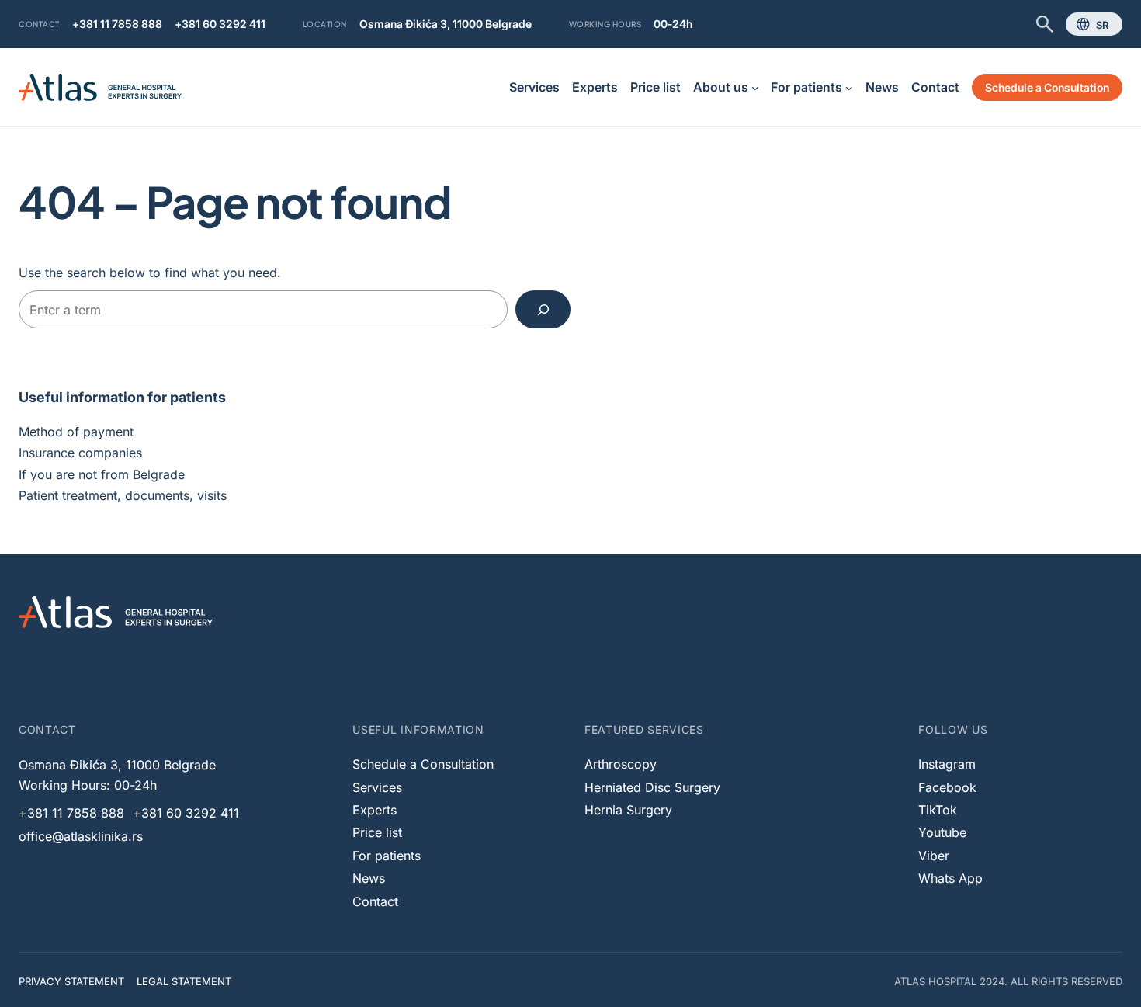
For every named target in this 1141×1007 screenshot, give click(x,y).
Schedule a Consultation (1047, 87)
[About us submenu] (755, 88)
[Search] (542, 309)
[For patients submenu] (849, 88)
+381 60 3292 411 (220, 23)
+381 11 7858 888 (117, 23)
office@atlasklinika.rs (81, 836)
